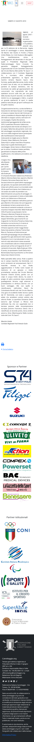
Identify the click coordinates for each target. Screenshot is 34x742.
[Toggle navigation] (22, 3)
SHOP (29, 3)
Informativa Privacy (9, 735)
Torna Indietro (7, 349)
